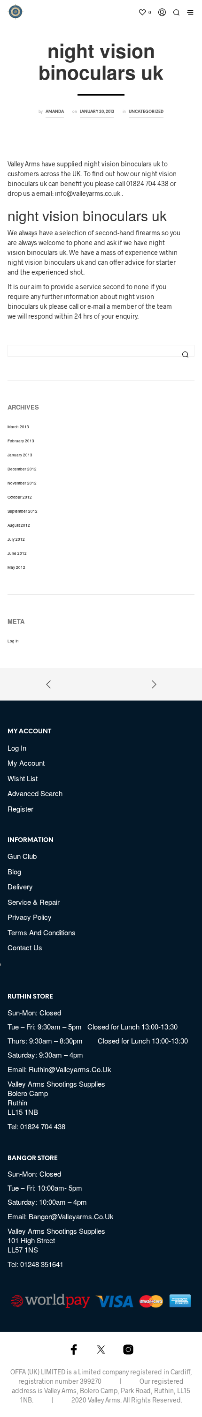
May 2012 (16, 567)
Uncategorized (146, 112)
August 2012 (19, 525)
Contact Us (25, 947)
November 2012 (22, 482)
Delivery (20, 886)
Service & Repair (34, 902)
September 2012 (23, 511)
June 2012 (17, 553)
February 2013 (21, 440)
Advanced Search (35, 793)
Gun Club (22, 856)
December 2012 (22, 468)
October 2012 (20, 497)
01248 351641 (41, 1264)
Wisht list (23, 778)
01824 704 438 (42, 1126)
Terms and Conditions (42, 932)
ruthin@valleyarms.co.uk (70, 1069)
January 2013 (20, 454)
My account (26, 763)
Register (20, 808)
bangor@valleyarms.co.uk (71, 1216)
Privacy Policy (30, 917)
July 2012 (16, 539)
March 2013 (18, 426)
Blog (14, 871)
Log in (13, 640)
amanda (55, 112)
